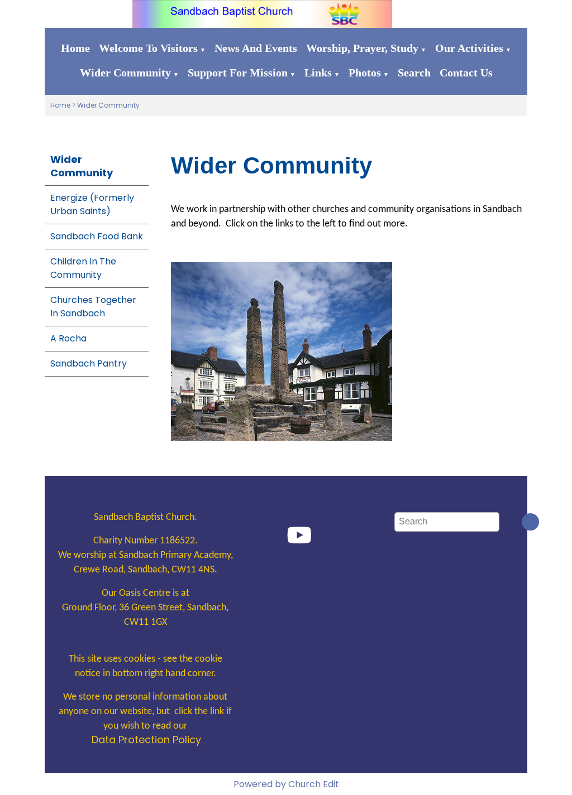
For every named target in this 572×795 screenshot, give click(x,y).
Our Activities (469, 48)
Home (75, 48)
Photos (365, 72)
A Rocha (68, 338)
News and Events (255, 48)
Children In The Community (83, 268)
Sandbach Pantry (88, 363)
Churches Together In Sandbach (93, 306)
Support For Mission (238, 72)
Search (414, 72)
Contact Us (466, 72)
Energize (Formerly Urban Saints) (92, 204)
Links (318, 72)
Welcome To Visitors (148, 48)
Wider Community (125, 72)
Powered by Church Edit (286, 784)
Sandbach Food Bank (96, 236)
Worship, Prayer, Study (362, 48)
